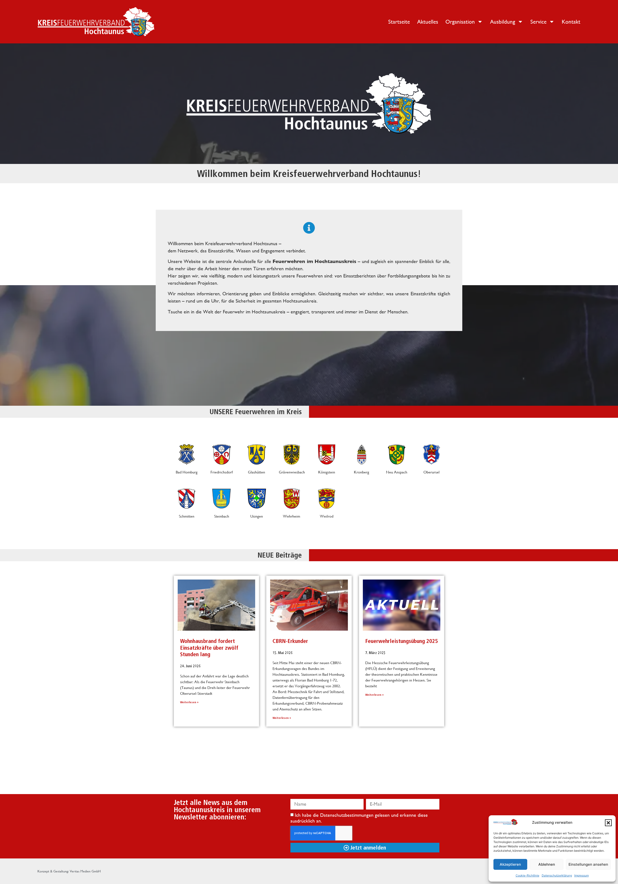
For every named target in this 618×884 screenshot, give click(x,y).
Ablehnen (546, 864)
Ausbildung (502, 22)
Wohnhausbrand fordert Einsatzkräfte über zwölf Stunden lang (209, 648)
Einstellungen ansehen (588, 864)
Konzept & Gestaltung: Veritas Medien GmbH (69, 871)
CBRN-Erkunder (290, 641)
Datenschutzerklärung (557, 875)
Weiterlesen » (189, 702)
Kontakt (571, 22)
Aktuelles (427, 22)
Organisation (460, 22)
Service (538, 22)
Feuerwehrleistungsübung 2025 (401, 641)
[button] (608, 822)
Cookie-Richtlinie (527, 875)
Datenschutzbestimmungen (347, 815)
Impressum (581, 875)
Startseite (399, 22)
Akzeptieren (510, 864)
